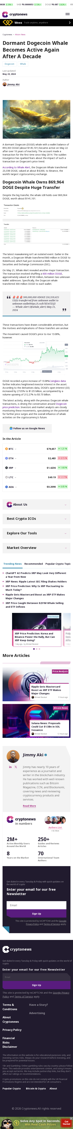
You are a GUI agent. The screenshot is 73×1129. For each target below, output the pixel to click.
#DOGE (41, 297)
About (53, 1088)
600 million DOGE (52, 273)
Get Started (66, 1122)
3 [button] (39, 649)
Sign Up (36, 913)
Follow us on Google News (29, 428)
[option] (36, 630)
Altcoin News (20, 34)
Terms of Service (52, 924)
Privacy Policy (12, 1030)
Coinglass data (57, 381)
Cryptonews (7, 34)
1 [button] (34, 649)
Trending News (12, 563)
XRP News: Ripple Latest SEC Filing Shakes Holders (36, 581)
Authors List (55, 827)
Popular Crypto (12, 1088)
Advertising (37, 1013)
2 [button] (36, 649)
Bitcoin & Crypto (36, 1088)
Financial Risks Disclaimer (10, 1042)
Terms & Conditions (10, 1007)
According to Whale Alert (16, 167)
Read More (29, 805)
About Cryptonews (11, 1019)
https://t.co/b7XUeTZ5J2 (43, 303)
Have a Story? (38, 1005)
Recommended (33, 563)
